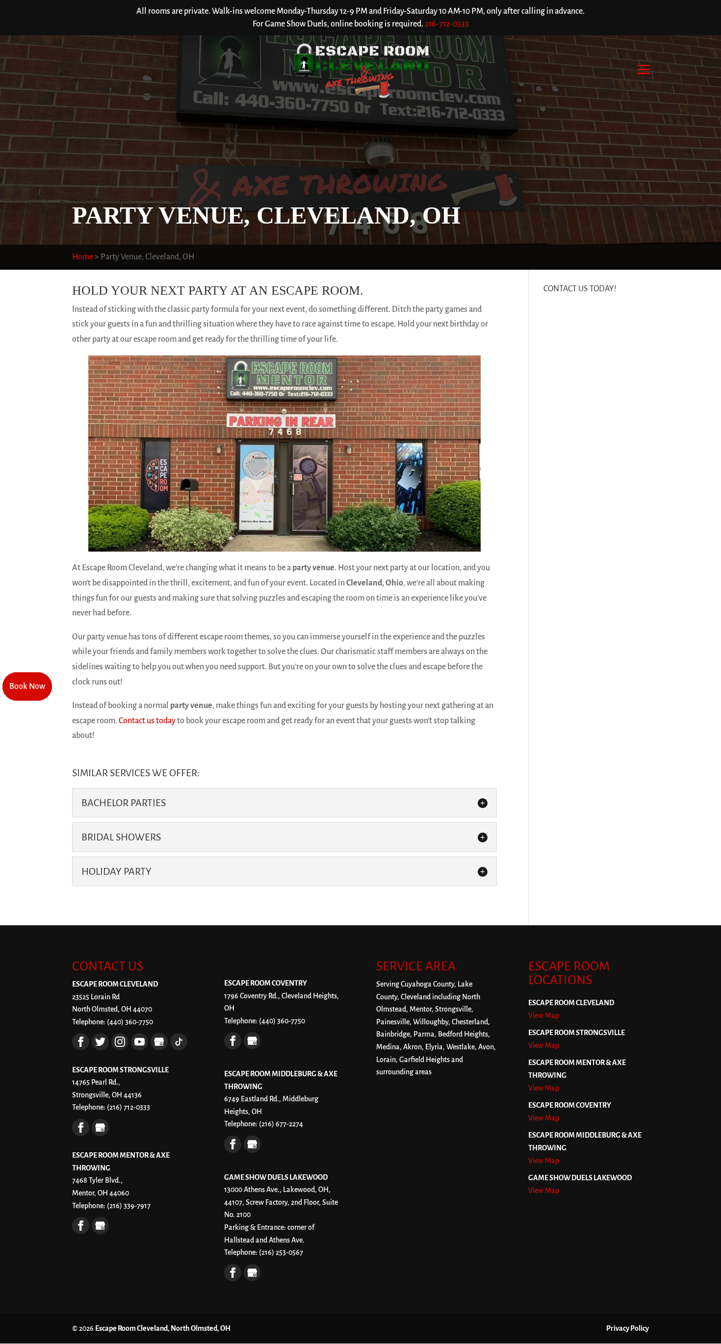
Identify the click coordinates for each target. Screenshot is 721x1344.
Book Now (27, 686)
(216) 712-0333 (128, 1107)
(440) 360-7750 (282, 1021)
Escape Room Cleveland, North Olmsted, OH (163, 1328)
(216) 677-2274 (281, 1124)
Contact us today (147, 720)
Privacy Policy (627, 1328)
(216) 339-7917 (129, 1206)
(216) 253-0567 (281, 1252)
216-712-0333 (447, 24)
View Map (543, 1015)
